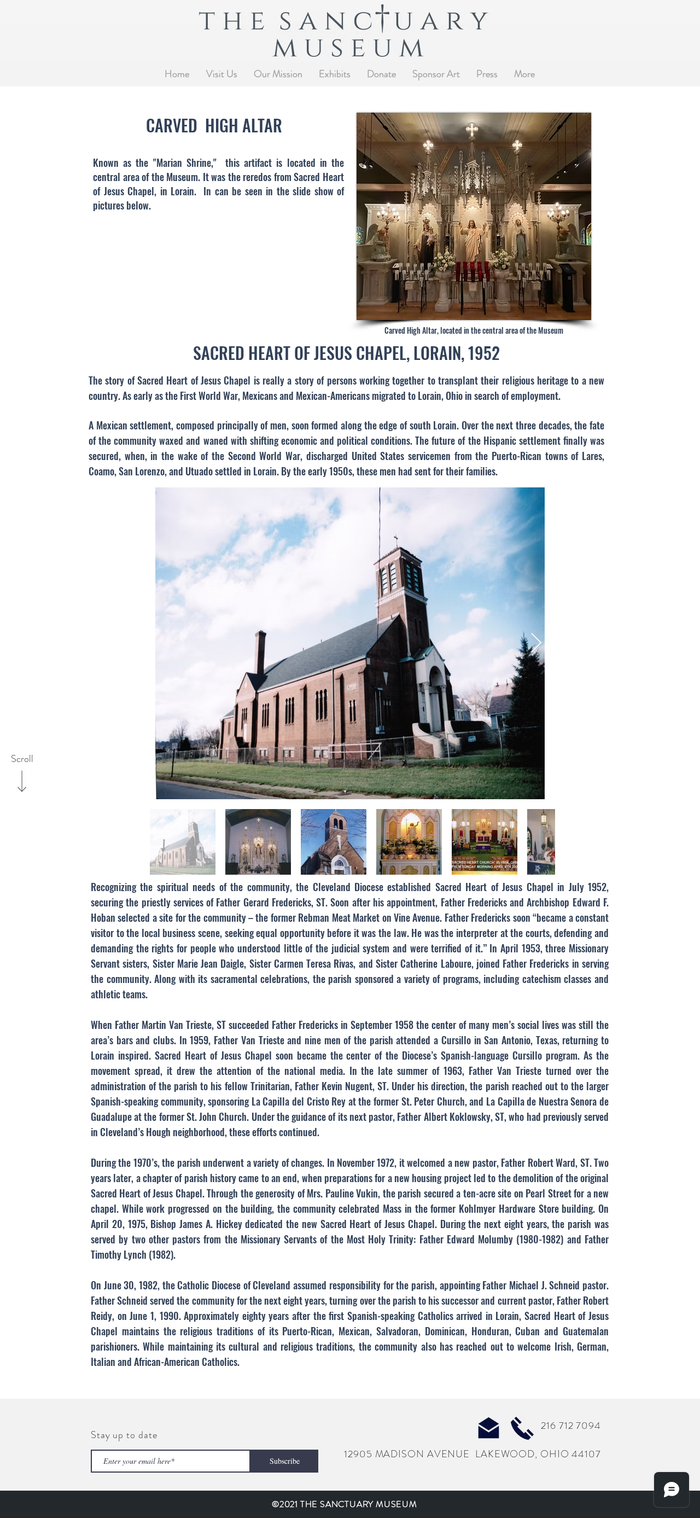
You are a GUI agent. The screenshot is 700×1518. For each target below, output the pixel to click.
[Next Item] (536, 643)
